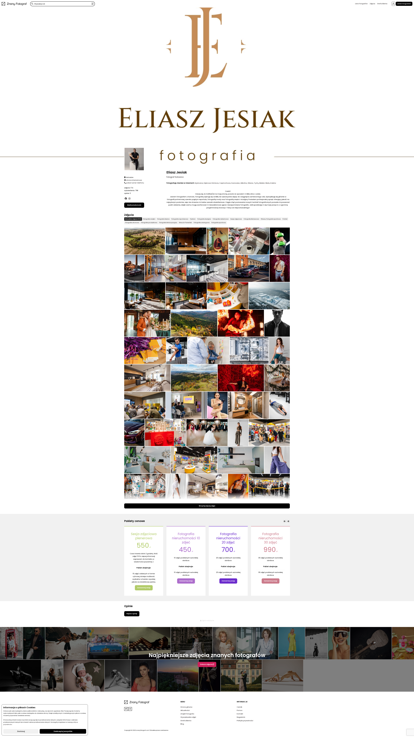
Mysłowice (199, 183)
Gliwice (250, 183)
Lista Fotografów (361, 4)
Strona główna (186, 707)
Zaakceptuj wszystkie (63, 731)
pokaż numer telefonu (135, 183)
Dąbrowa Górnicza (211, 183)
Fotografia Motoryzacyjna (168, 223)
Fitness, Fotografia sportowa (271, 219)
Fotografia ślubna (163, 219)
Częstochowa (225, 183)
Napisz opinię (131, 614)
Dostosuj (21, 731)
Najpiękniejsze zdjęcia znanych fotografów (207, 655)
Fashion (192, 219)
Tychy (256, 183)
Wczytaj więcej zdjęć (207, 506)
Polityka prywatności (245, 720)
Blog (182, 724)
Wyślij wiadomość (134, 205)
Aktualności (185, 710)
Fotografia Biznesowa (251, 219)
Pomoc (239, 710)
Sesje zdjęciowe (236, 219)
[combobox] (62, 3)
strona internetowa (134, 180)
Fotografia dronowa (132, 223)
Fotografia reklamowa (220, 219)
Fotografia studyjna (204, 219)
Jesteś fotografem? (404, 4)
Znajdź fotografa (187, 714)
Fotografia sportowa (218, 223)
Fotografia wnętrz (149, 219)
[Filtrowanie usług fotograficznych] (92, 4)
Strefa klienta (382, 4)
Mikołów (244, 183)
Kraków (273, 183)
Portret (285, 219)
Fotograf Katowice (175, 177)
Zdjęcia (372, 4)
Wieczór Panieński (185, 223)
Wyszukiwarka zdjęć (188, 717)
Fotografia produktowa (149, 223)
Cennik (239, 707)
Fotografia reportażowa (179, 219)
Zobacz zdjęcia (206, 664)
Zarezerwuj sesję (143, 581)
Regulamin (241, 717)
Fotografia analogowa (201, 223)
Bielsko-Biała (264, 183)
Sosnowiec (235, 183)
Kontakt (240, 714)
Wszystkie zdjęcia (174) (133, 219)
